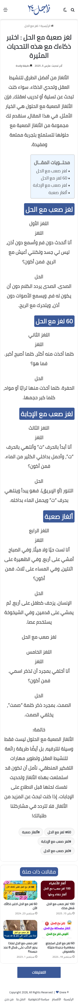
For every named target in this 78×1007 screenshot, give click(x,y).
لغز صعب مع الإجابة (50, 185)
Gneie (62, 992)
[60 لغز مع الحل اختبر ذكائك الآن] (20, 890)
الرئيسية (46, 25)
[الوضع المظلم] (65, 11)
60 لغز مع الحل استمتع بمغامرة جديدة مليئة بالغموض (60, 947)
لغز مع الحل (31, 25)
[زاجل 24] (39, 9)
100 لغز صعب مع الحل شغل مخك (61, 906)
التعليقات (39, 972)
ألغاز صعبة (58, 192)
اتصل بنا (20, 999)
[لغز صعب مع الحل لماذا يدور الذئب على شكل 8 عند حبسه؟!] (20, 929)
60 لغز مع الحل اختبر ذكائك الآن (20, 906)
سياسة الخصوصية (38, 999)
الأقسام (56, 999)
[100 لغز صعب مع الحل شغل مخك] (58, 890)
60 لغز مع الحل (54, 178)
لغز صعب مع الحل (51, 170)
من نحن (9, 999)
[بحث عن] (72, 11)
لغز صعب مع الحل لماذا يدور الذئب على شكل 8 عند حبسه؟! (20, 947)
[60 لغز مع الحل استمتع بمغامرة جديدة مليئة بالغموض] (58, 929)
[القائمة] (5, 11)
